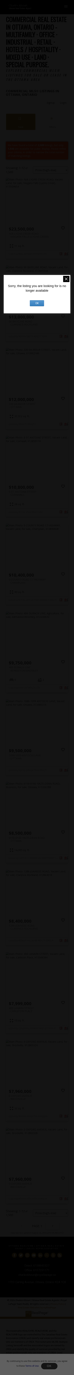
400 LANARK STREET (21, 1009)
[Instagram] (27, 1255)
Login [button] (63, 102)
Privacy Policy (57, 1304)
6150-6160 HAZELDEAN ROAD (27, 839)
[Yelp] (53, 1255)
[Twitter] (20, 1255)
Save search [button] (21, 122)
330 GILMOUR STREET (22, 405)
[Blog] (59, 1255)
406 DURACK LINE (23, 669)
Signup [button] (51, 102)
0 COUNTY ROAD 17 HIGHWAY (27, 581)
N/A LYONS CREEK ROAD (29, 235)
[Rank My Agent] (46, 1255)
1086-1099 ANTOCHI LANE (25, 757)
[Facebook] (14, 1255)
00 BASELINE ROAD (23, 323)
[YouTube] (33, 1255)
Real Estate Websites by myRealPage (37, 1307)
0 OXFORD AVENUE (20, 1097)
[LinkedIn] (40, 1255)
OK (49, 1366)
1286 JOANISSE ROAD (23, 927)
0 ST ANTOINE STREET (23, 493)
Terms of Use (32, 1366)
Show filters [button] (52, 122)
